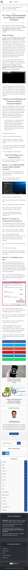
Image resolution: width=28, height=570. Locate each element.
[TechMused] (14, 1)
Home (3, 7)
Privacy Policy (5, 551)
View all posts (14, 433)
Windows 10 (22, 109)
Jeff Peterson (15, 22)
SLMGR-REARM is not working (10, 336)
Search (3, 553)
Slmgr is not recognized (8, 334)
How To (14, 13)
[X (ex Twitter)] (7, 453)
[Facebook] (4, 453)
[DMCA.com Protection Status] (14, 563)
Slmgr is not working (19, 334)
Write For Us (5, 557)
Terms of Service (6, 555)
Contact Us (4, 548)
